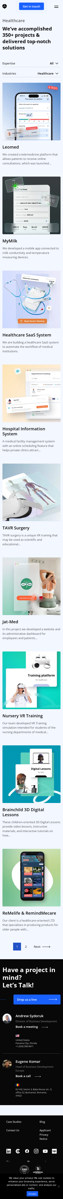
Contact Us (12, 1130)
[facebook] (27, 1151)
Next (37, 947)
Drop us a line (27, 1000)
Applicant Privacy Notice (45, 1134)
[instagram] (36, 1151)
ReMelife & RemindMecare (29, 913)
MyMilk (9, 241)
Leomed (10, 147)
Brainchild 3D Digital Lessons (23, 812)
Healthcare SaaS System (26, 335)
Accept (32, 1193)
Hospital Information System (23, 431)
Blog (42, 1121)
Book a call (23, 1076)
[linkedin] (8, 1151)
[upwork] (54, 1151)
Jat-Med (10, 621)
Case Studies (13, 1121)
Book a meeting (27, 1027)
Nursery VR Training (22, 716)
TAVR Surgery (15, 528)
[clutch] (17, 1151)
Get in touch (31, 6)
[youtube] (45, 1151)
